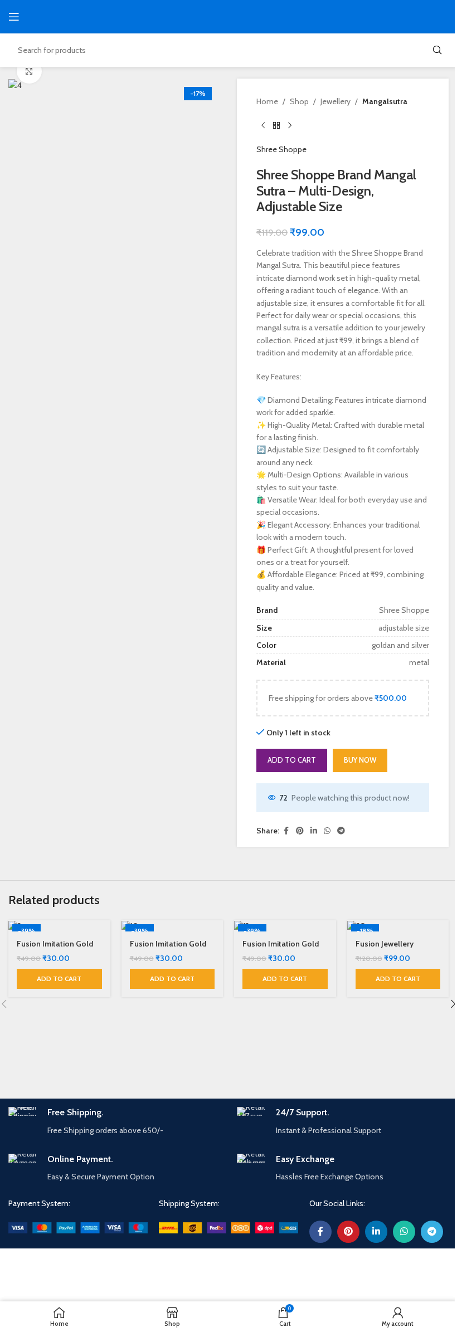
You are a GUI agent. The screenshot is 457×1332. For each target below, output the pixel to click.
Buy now (360, 759)
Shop (299, 101)
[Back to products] (276, 125)
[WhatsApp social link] (327, 830)
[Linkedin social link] (313, 830)
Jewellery (335, 101)
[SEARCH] (437, 50)
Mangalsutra (384, 101)
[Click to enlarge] (29, 71)
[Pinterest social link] (300, 830)
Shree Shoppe (281, 149)
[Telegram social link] (341, 830)
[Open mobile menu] (14, 17)
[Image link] (78, 1227)
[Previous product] (263, 125)
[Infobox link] (114, 1121)
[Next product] (289, 125)
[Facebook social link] (286, 830)
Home (267, 101)
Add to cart (292, 759)
